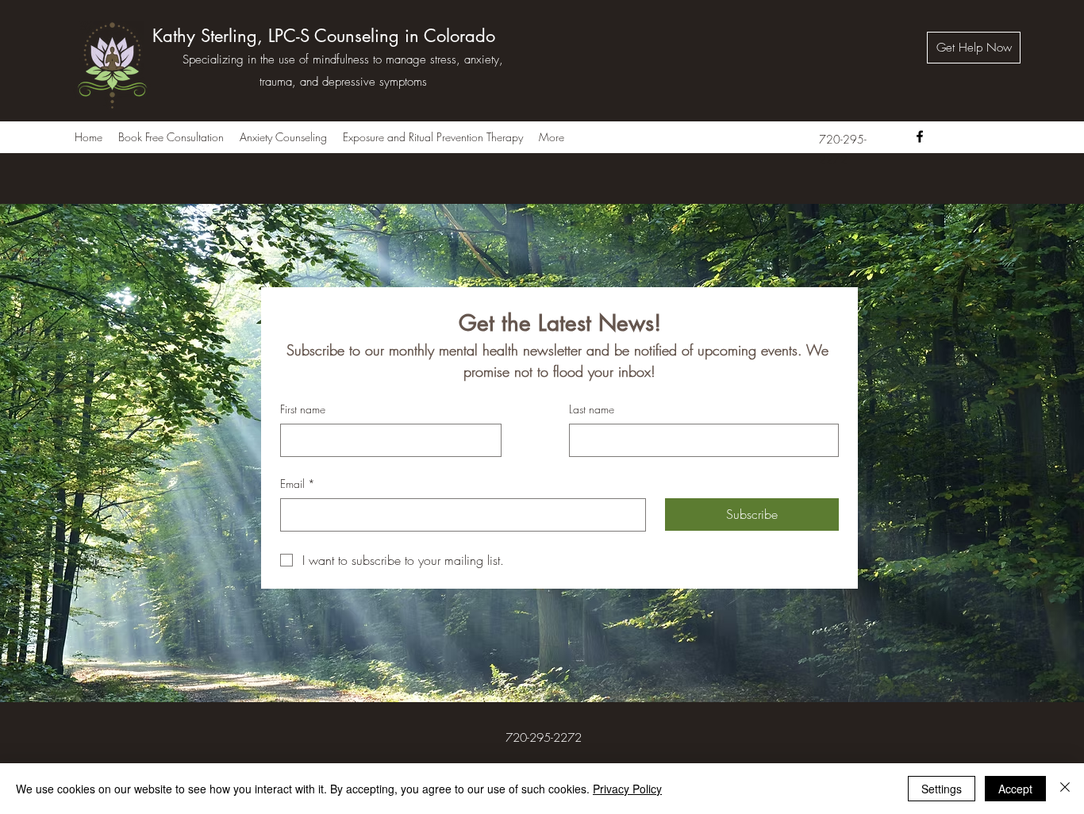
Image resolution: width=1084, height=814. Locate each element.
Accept (1015, 789)
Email (297, 483)
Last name (591, 409)
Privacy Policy (627, 789)
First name (302, 409)
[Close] (1064, 788)
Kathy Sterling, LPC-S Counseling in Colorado (323, 36)
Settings (941, 789)
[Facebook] (920, 136)
